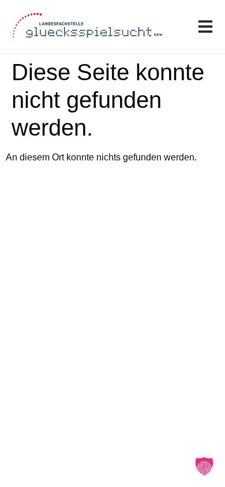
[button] (204, 466)
